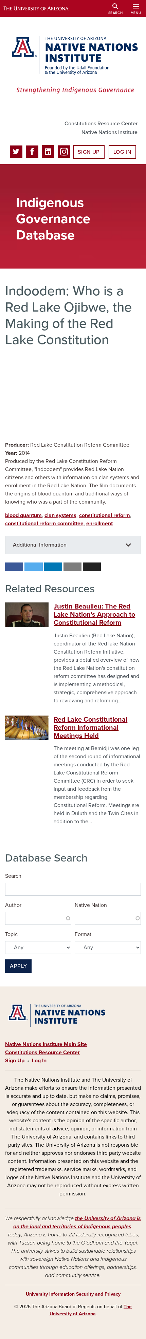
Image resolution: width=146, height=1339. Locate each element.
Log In (122, 152)
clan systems (60, 515)
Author (13, 905)
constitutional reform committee (44, 523)
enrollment (99, 523)
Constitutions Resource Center (101, 123)
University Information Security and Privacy (73, 1294)
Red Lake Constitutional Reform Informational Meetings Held (90, 728)
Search (13, 876)
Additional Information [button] (40, 544)
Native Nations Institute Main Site (46, 1044)
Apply (18, 966)
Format (83, 934)
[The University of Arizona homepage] (41, 8)
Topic (11, 934)
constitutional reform (104, 515)
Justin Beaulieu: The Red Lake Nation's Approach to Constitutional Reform (94, 614)
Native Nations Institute (109, 132)
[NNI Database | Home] (73, 65)
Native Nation (91, 905)
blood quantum (23, 515)
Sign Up (88, 152)
